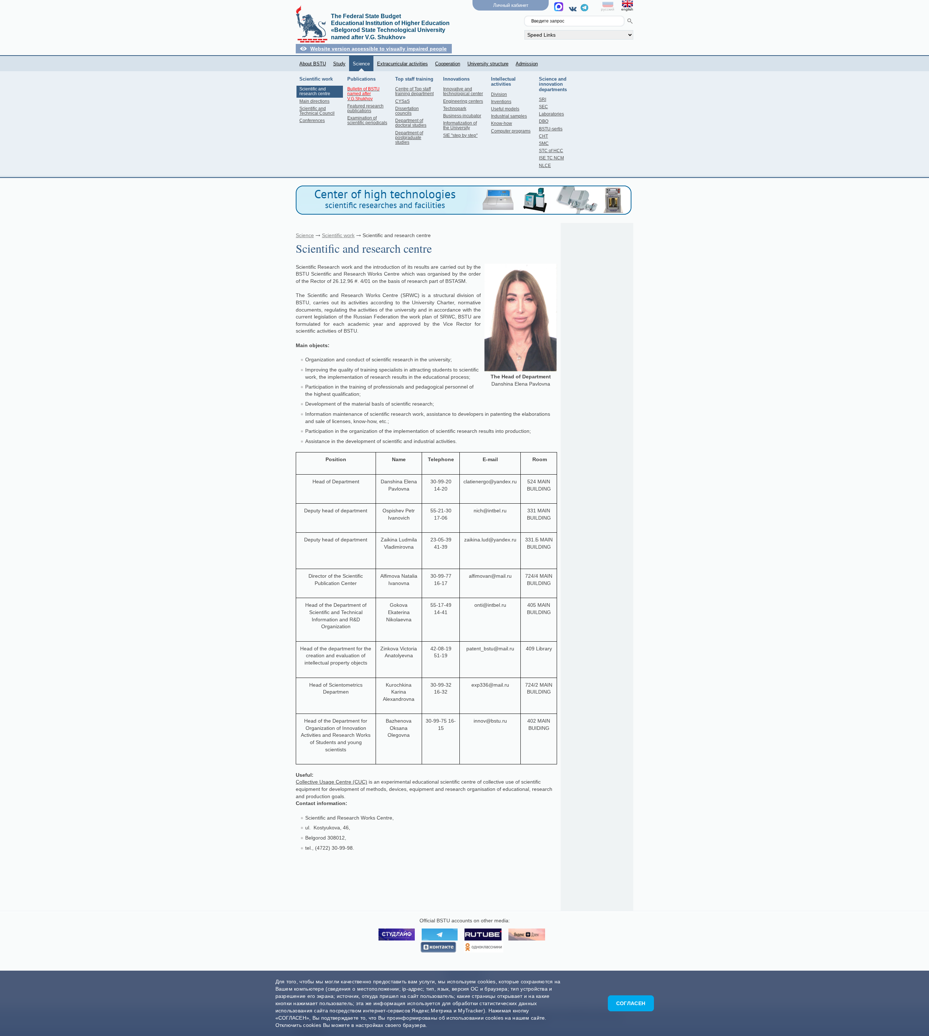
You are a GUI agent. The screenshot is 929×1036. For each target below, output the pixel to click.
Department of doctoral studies (410, 123)
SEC (543, 106)
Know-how (501, 123)
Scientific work (338, 235)
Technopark (454, 108)
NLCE (545, 165)
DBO (543, 121)
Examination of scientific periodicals (367, 120)
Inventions (501, 101)
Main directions (314, 101)
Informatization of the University (460, 125)
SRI (542, 99)
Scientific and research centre (314, 91)
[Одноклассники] (483, 947)
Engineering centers (463, 101)
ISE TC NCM (551, 158)
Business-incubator (462, 115)
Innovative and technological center (463, 91)
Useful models (505, 108)
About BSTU (312, 63)
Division (499, 94)
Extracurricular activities (402, 63)
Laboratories (551, 114)
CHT (543, 136)
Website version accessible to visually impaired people (378, 48)
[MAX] (559, 9)
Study (339, 63)
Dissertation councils (407, 111)
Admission (527, 63)
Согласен (630, 1003)
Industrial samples (509, 116)
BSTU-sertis (550, 128)
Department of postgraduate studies (409, 137)
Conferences (312, 120)
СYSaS (402, 101)
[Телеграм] (584, 9)
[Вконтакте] (574, 9)
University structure (487, 63)
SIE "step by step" (460, 135)
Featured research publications (365, 108)
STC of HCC (551, 150)
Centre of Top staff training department (414, 91)
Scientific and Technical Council (317, 111)
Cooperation (447, 63)
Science (361, 63)
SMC (544, 143)
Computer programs (511, 131)
